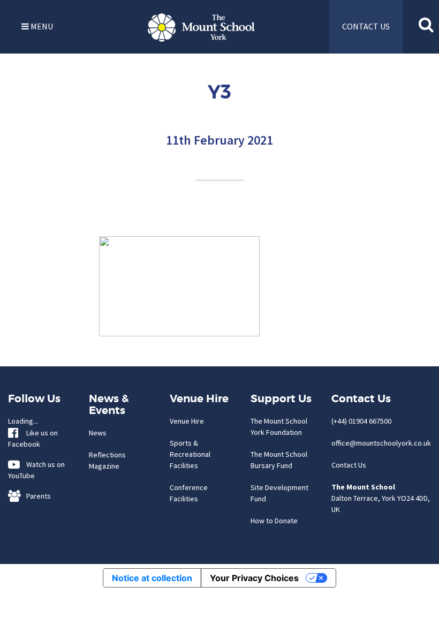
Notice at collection (152, 578)
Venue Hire (187, 421)
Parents (36, 496)
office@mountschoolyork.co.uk (381, 443)
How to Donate (274, 520)
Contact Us (348, 465)
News (98, 433)
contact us (366, 26)
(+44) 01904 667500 (361, 421)
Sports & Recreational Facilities (190, 454)
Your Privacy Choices (254, 578)
